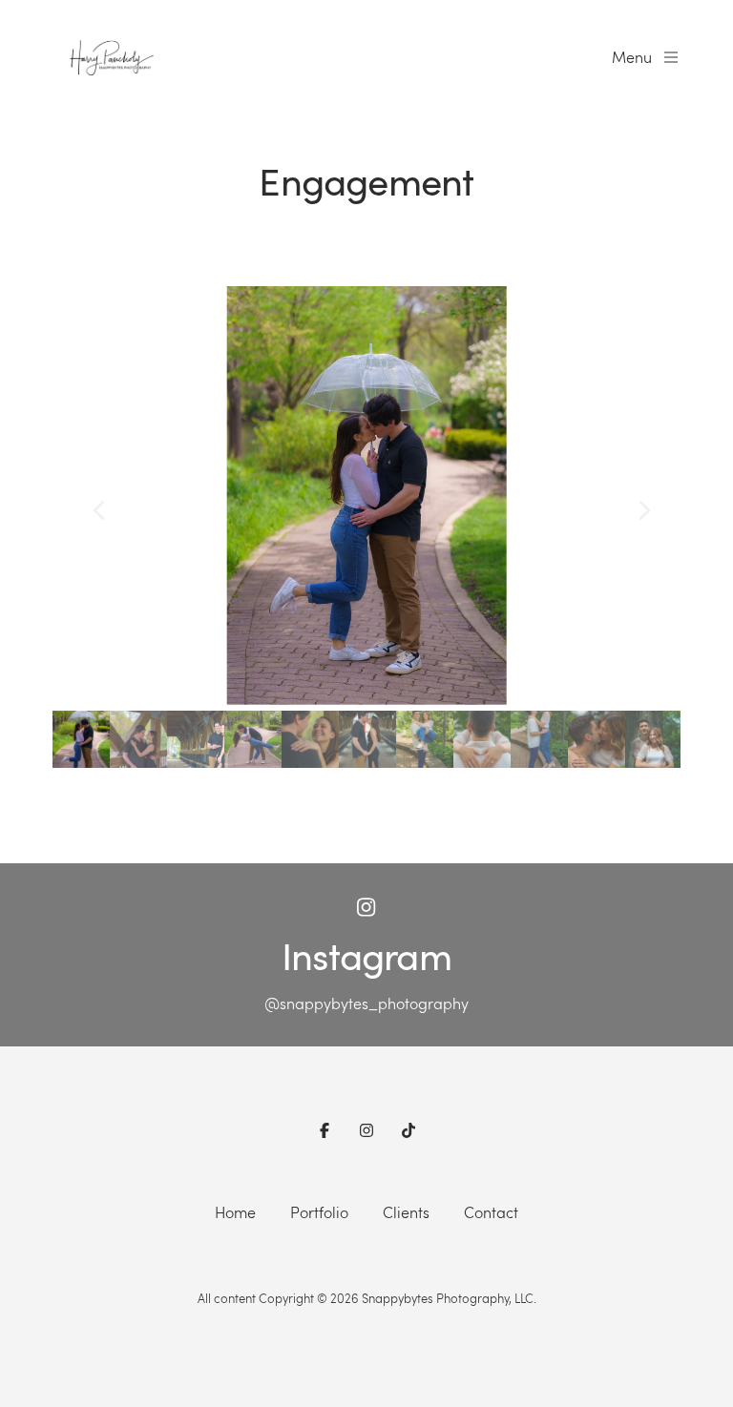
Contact (491, 1212)
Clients (406, 1212)
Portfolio (319, 1212)
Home (235, 1212)
